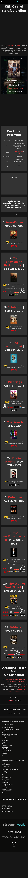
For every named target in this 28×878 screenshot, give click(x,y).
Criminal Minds (5, 781)
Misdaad (19, 45)
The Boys (4, 771)
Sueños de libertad (6, 790)
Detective (15, 497)
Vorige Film (14, 707)
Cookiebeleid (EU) (15, 832)
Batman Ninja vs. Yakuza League (10, 734)
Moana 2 (4, 726)
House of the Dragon (7, 789)
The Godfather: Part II (14, 536)
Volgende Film (14, 711)
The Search (15, 422)
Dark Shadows (5, 794)
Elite (3, 776)
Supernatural (5, 768)
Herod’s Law (15, 222)
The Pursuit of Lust (6, 750)
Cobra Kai (4, 786)
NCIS (3, 774)
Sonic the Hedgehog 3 (7, 724)
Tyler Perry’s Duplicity (7, 745)
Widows (16, 627)
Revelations (4, 752)
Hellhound (4, 748)
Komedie (13, 45)
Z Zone (3, 742)
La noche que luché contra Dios (14, 709)
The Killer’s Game (14, 714)
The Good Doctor (6, 777)
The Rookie (4, 787)
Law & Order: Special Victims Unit (10, 769)
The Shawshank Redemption (13, 261)
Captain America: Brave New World (10, 729)
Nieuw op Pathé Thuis (7, 811)
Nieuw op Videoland (7, 806)
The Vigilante (5, 740)
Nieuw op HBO (5, 810)
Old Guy (4, 744)
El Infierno (15, 307)
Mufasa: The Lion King (7, 727)
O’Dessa (4, 739)
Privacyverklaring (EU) (15, 831)
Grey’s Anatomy (5, 764)
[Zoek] (26, 2)
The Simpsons (5, 766)
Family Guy (4, 763)
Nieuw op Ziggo (6, 808)
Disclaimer (15, 833)
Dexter (3, 792)
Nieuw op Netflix (6, 805)
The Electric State (6, 735)
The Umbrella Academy (7, 784)
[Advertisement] (14, 29)
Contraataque (5, 747)
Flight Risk (4, 732)
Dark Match (4, 753)
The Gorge (4, 731)
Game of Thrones (6, 773)
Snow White (5, 737)
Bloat (3, 755)
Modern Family (5, 779)
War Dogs (15, 382)
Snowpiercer (5, 782)
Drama (8, 45)
